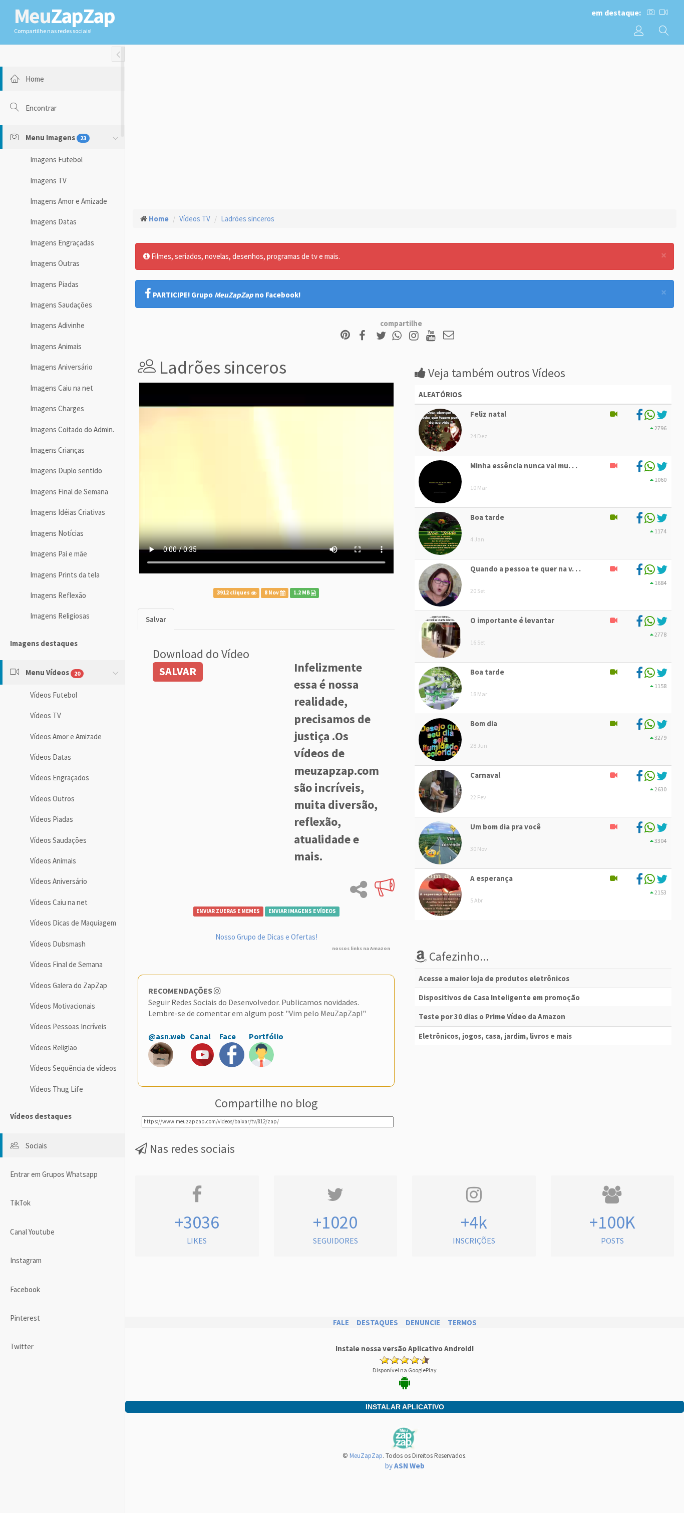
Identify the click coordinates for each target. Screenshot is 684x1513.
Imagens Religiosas (60, 616)
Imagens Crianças (57, 450)
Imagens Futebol (56, 159)
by (405, 1465)
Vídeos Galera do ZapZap (68, 985)
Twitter (22, 1346)
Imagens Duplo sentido (66, 470)
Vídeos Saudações (58, 840)
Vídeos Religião (53, 1047)
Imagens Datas (53, 221)
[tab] (156, 619)
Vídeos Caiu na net (59, 902)
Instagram (26, 1260)
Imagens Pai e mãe (58, 553)
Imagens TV (48, 180)
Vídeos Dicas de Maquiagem (73, 923)
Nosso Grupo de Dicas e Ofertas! (266, 937)
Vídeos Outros (52, 798)
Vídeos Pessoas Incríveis (68, 1026)
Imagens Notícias (57, 533)
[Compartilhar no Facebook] (365, 336)
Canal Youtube (32, 1232)
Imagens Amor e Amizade (68, 201)
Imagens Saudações (61, 305)
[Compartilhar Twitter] (383, 336)
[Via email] (448, 336)
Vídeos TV (45, 715)
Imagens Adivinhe (57, 325)
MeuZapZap (366, 1455)
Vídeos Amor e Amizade (66, 736)
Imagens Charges (57, 408)
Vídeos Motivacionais (62, 1006)
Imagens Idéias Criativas (67, 512)
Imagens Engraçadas (62, 242)
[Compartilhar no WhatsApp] (399, 336)
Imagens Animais (56, 346)
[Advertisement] (404, 126)
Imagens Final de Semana (69, 491)
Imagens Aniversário (61, 367)
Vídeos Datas (50, 757)
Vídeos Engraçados (59, 777)
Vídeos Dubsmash (58, 944)
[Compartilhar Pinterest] (345, 336)
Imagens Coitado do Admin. (72, 429)
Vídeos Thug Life (56, 1089)
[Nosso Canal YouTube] (432, 336)
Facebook (25, 1289)
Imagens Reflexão (58, 595)
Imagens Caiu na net (61, 388)
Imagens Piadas (54, 284)
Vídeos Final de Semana (66, 964)
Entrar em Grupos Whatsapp (54, 1174)
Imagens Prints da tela (65, 574)
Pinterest (25, 1318)
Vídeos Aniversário (58, 881)
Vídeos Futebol (53, 695)
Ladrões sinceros (247, 218)
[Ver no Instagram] (415, 336)
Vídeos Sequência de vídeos (73, 1068)
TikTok (20, 1202)
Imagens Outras (55, 263)
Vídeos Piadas (51, 819)
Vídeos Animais (53, 860)
